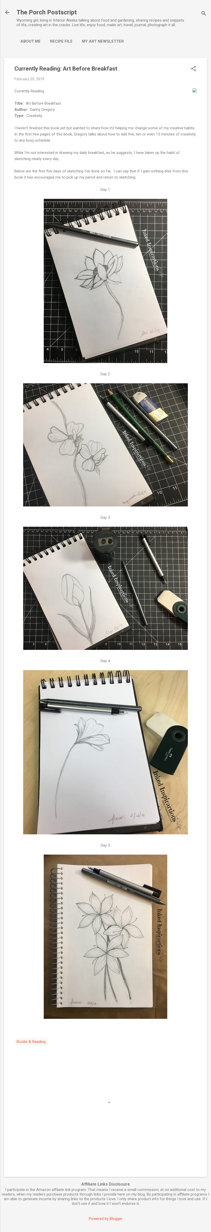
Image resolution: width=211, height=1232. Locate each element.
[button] (193, 69)
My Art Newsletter (103, 41)
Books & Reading (31, 1041)
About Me (31, 41)
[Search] (204, 14)
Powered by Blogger (105, 1218)
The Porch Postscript (46, 12)
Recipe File (61, 41)
